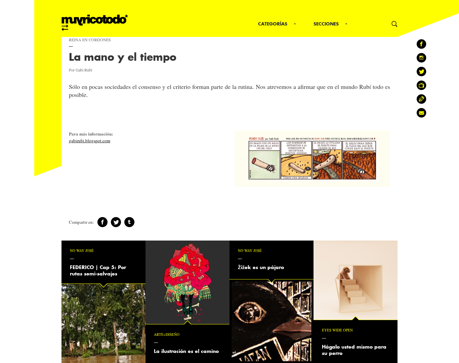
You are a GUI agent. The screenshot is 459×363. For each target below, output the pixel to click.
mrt (94, 22)
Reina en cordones (90, 39)
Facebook (102, 222)
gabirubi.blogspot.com (89, 141)
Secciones (326, 24)
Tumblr (129, 222)
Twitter (116, 222)
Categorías (272, 24)
